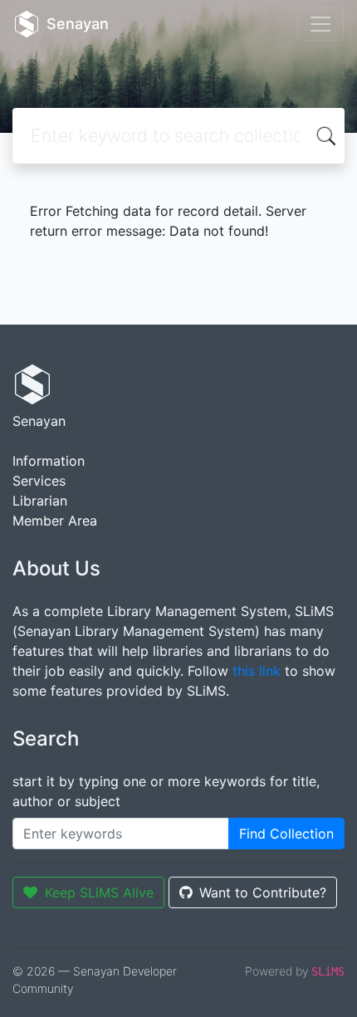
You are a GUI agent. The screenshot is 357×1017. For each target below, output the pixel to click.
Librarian (39, 500)
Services (39, 480)
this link (256, 671)
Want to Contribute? (262, 892)
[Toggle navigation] (320, 24)
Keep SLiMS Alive (99, 892)
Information (48, 460)
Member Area (54, 520)
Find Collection (286, 833)
